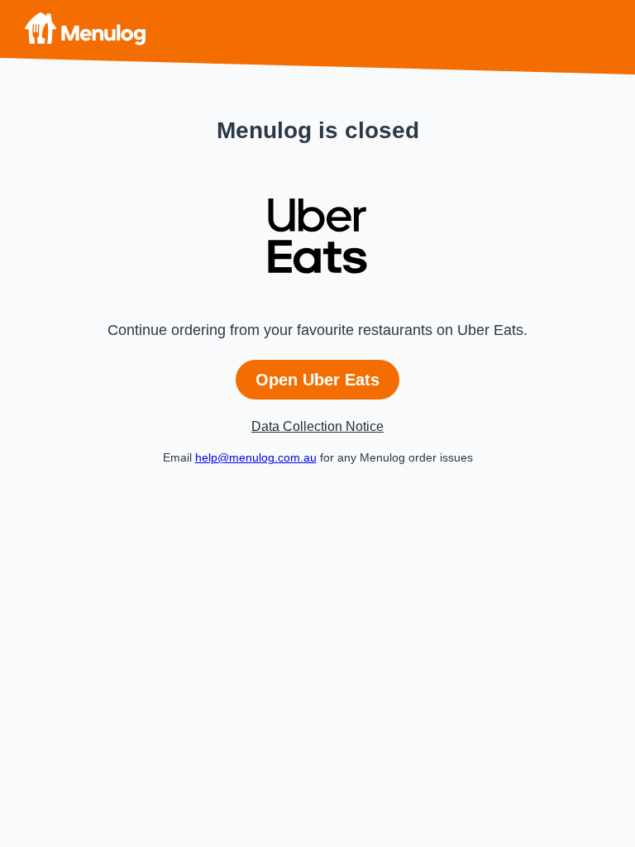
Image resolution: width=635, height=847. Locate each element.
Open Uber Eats (317, 380)
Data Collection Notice (317, 426)
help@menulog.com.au (256, 457)
